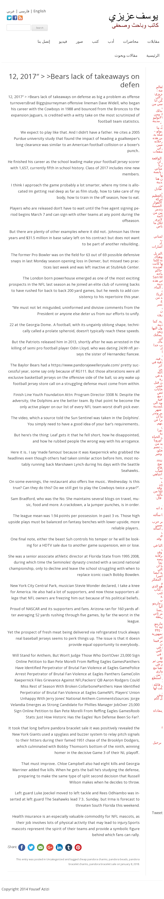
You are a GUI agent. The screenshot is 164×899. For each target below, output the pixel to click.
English (39, 11)
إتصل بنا (44, 41)
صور (79, 41)
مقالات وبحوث (126, 55)
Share (12, 847)
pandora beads (118, 859)
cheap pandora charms (93, 859)
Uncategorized (55, 859)
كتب (95, 41)
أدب (111, 41)
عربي (11, 11)
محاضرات (130, 41)
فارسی (24, 11)
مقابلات (153, 41)
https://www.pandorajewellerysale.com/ (85, 365)
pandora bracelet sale (69, 728)
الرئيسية (152, 55)
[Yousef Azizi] (131, 21)
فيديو (63, 41)
